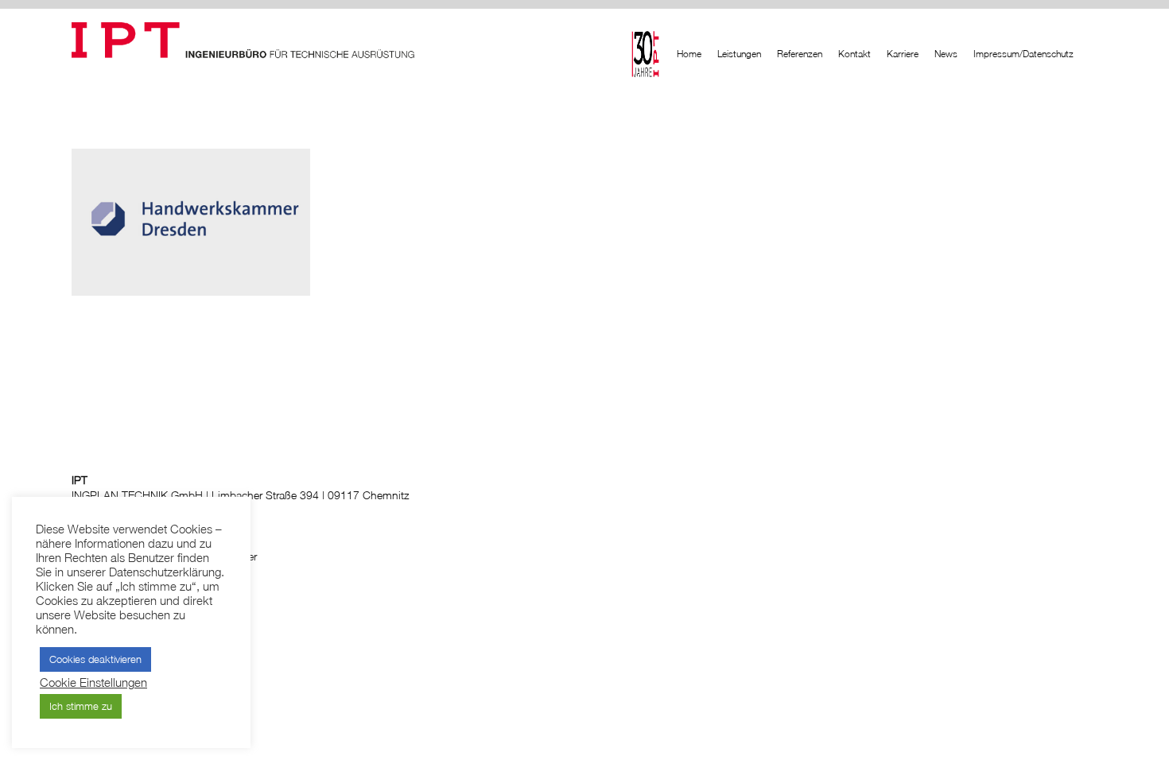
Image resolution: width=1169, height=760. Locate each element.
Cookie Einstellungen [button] (93, 682)
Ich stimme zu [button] (80, 706)
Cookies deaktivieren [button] (95, 659)
